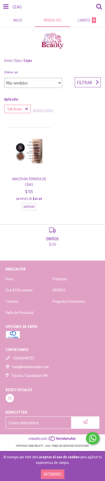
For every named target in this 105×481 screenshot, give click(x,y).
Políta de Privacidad (20, 312)
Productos (60, 278)
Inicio (8, 60)
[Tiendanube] (52, 440)
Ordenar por (11, 72)
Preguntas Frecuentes (69, 301)
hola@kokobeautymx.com (30, 366)
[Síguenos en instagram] (10, 398)
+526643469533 (23, 358)
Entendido (53, 474)
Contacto (12, 301)
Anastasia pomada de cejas (29, 181)
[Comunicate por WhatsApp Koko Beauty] (92, 438)
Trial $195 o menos (19, 290)
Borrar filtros (43, 110)
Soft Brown (14, 108)
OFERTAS (59, 290)
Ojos (18, 60)
